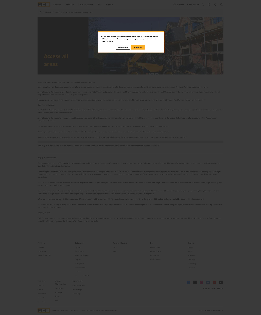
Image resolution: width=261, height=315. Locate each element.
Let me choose (122, 47)
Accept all (138, 47)
